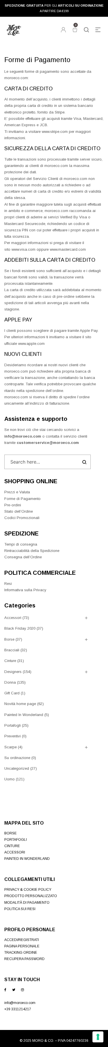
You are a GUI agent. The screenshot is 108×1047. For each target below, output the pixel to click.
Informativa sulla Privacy (25, 590)
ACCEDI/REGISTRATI (21, 940)
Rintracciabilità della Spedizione (31, 550)
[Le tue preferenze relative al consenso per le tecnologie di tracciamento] (97, 1036)
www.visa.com (23, 249)
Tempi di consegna (20, 544)
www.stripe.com (55, 131)
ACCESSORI (14, 852)
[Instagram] (22, 990)
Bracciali (11, 650)
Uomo (9, 779)
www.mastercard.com (68, 249)
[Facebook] (5, 990)
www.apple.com (31, 343)
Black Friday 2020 (19, 628)
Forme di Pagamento (22, 498)
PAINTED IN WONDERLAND (27, 859)
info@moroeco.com (22, 436)
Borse (9, 639)
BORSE (10, 833)
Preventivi (12, 736)
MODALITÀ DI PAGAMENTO (27, 903)
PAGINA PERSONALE (21, 946)
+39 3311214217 (17, 1009)
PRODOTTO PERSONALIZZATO (30, 896)
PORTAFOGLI (15, 840)
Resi (8, 583)
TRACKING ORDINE (20, 953)
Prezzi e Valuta (17, 492)
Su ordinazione (17, 758)
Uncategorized (16, 768)
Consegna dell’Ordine (23, 557)
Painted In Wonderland (23, 715)
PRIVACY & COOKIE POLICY (27, 890)
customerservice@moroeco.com (48, 442)
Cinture (10, 661)
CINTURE (12, 846)
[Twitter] (13, 990)
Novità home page (20, 704)
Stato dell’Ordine (18, 511)
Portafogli (12, 725)
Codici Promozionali (21, 518)
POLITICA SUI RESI (19, 909)
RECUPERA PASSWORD (24, 959)
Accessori (12, 617)
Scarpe (10, 747)
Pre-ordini (12, 505)
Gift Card (12, 693)
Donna (10, 682)
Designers (13, 672)
